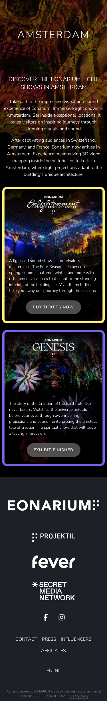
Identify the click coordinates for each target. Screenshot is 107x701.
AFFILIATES (53, 651)
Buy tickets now (53, 307)
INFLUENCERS (76, 639)
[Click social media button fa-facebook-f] (45, 619)
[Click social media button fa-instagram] (61, 619)
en (50, 670)
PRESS (49, 639)
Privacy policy (78, 696)
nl (58, 670)
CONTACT (26, 639)
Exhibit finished (54, 450)
